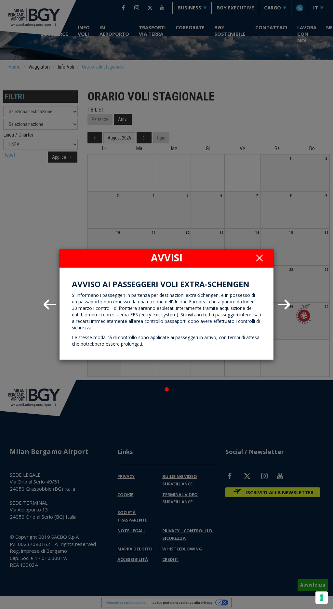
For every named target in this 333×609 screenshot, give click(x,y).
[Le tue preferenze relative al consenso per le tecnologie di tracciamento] (321, 597)
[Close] (259, 258)
